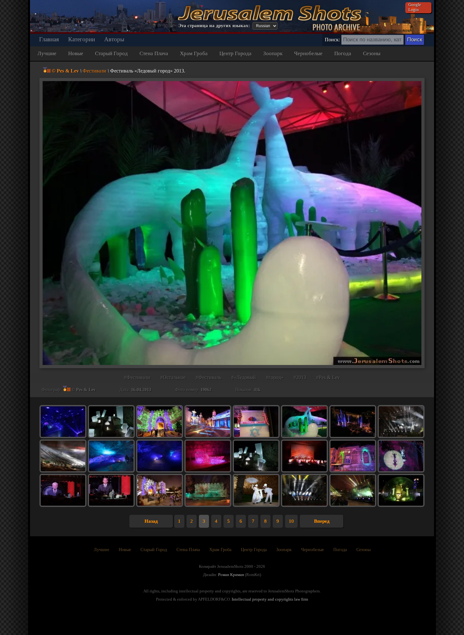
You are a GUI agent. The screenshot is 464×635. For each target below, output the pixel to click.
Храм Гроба (194, 53)
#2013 (300, 377)
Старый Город (111, 53)
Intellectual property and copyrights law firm (270, 599)
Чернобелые (308, 53)
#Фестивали (137, 377)
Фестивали (94, 70)
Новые (75, 53)
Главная (49, 39)
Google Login (414, 7)
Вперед (322, 521)
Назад (151, 521)
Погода (342, 53)
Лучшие (47, 53)
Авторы (114, 39)
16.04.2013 (141, 389)
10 (291, 521)
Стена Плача (154, 53)
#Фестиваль (208, 377)
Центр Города (235, 53)
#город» (274, 377)
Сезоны (371, 53)
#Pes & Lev (328, 377)
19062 (205, 389)
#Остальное (173, 377)
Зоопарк (273, 53)
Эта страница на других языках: (214, 25)
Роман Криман (231, 574)
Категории (81, 39)
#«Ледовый (243, 377)
